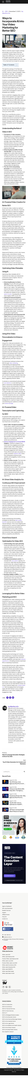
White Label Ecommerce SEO (9, 965)
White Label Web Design (8, 971)
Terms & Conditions (17, 1067)
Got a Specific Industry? (8, 1031)
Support (4, 912)
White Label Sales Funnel (8, 973)
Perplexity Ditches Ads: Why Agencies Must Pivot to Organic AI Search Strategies (17, 797)
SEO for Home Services (8, 1010)
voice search (14, 560)
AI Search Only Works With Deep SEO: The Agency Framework (16, 790)
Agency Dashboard (6, 906)
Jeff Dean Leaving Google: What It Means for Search (16, 810)
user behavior (7, 383)
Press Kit (4, 916)
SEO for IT (4, 1012)
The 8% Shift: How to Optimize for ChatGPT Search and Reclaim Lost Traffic (16, 805)
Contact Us (5, 918)
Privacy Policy (10, 1067)
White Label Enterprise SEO (8, 967)
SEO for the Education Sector (9, 1017)
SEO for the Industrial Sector (9, 1021)
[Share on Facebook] (7, 697)
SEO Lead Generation (7, 908)
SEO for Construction (7, 1004)
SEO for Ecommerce (7, 1006)
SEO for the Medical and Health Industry (11, 1025)
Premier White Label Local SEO (9, 963)
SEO (6, 11)
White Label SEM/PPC (7, 969)
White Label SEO (6, 954)
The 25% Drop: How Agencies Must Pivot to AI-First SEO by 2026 (16, 783)
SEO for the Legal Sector (8, 1023)
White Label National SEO (8, 956)
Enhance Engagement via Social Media (14, 441)
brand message (9, 403)
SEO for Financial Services (8, 1008)
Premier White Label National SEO (10, 958)
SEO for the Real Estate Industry (9, 1029)
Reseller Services (6, 910)
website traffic (17, 453)
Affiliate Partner (6, 914)
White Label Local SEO (7, 960)
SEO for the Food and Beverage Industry (12, 1019)
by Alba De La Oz (13, 706)
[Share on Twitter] (10, 697)
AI (2, 11)
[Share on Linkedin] (13, 697)
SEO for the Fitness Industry (9, 1027)
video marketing (13, 363)
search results (8, 294)
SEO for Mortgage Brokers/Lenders (10, 1015)
